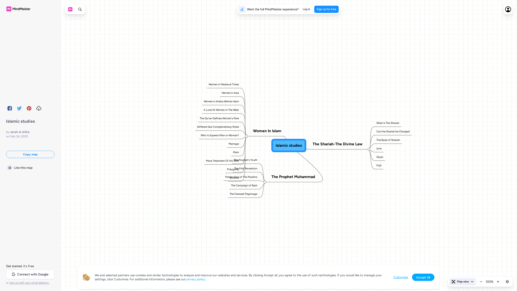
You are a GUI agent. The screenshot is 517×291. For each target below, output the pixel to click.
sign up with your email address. (29, 283)
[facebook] (9, 108)
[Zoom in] (498, 281)
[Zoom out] (481, 281)
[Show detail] (507, 281)
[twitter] (19, 108)
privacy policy (195, 279)
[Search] (80, 9)
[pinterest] (29, 108)
